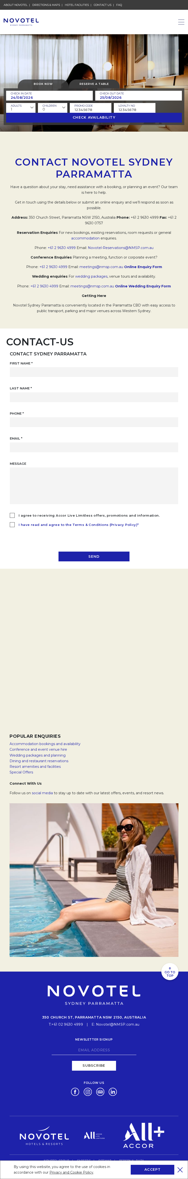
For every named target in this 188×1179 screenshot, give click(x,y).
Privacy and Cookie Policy (71, 1172)
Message (18, 463)
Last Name (21, 388)
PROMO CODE (83, 105)
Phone (17, 413)
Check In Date (21, 93)
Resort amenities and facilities (35, 766)
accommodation (85, 238)
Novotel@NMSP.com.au (117, 1024)
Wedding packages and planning (38, 755)
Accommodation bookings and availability (45, 744)
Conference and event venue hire (38, 749)
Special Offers (21, 772)
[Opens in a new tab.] (75, 1091)
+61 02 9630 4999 (67, 1024)
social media (42, 793)
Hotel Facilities (77, 5)
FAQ (119, 5)
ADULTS (16, 105)
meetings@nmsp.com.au (101, 267)
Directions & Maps (46, 5)
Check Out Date (112, 93)
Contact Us (102, 5)
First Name (21, 363)
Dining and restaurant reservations (39, 761)
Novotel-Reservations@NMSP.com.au (120, 248)
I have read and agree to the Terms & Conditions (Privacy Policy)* (79, 525)
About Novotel (15, 5)
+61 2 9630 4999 (62, 248)
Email (16, 438)
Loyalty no (126, 105)
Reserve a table (94, 84)
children (50, 105)
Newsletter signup (94, 1039)
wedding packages (91, 276)
